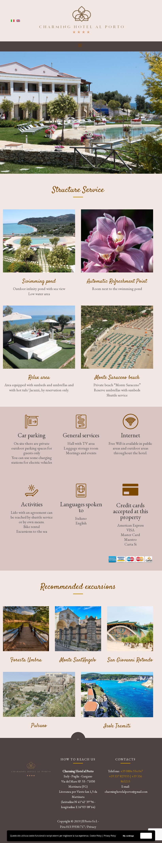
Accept (146, 836)
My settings (128, 836)
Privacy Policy (110, 835)
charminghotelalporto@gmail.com (126, 792)
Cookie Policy (96, 835)
